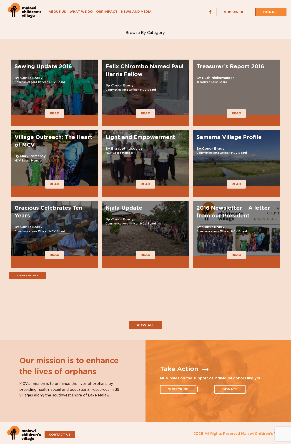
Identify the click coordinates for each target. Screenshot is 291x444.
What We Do (81, 11)
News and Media (136, 11)
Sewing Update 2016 (43, 66)
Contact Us (59, 434)
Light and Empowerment (140, 137)
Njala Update (123, 208)
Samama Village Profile (229, 137)
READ (54, 113)
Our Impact (107, 11)
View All (145, 325)
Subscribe (234, 12)
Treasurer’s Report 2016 (230, 66)
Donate (270, 12)
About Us (57, 11)
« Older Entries (27, 275)
